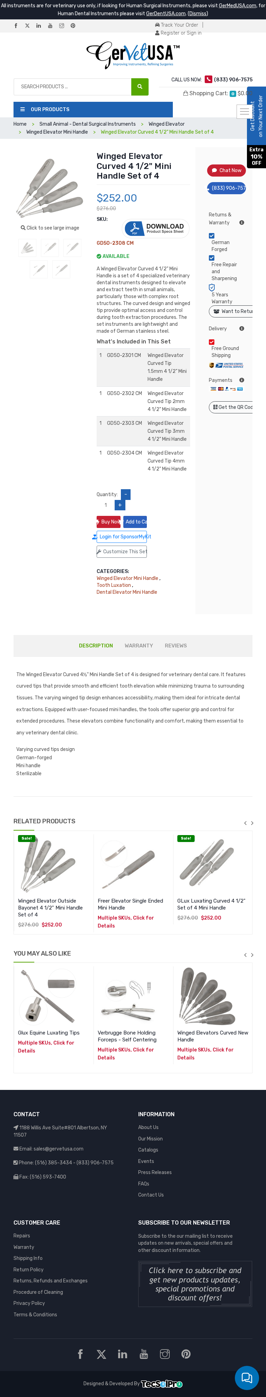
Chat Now (230, 170)
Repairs (22, 1236)
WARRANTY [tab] (139, 646)
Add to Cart (136, 522)
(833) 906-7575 (229, 188)
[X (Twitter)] (30, 26)
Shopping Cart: (220, 93)
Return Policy (29, 1270)
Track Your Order (179, 25)
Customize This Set (125, 552)
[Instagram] (64, 26)
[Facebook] (19, 26)
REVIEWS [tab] (176, 646)
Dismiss (197, 14)
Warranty (24, 1247)
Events (146, 1161)
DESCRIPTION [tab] (96, 646)
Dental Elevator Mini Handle (127, 592)
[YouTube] (53, 26)
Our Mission (150, 1139)
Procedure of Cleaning (38, 1292)
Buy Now (111, 522)
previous (245, 823)
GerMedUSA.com (237, 6)
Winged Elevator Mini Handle (127, 578)
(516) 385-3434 (53, 1163)
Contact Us (151, 1195)
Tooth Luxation (114, 585)
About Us (148, 1127)
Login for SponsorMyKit (123, 537)
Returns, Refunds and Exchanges (51, 1281)
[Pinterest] (76, 26)
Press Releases (155, 1172)
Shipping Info (28, 1258)
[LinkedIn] (41, 26)
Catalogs (148, 1150)
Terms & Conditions (35, 1315)
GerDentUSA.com (166, 14)
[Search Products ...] (140, 87)
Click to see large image (52, 228)
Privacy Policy (29, 1303)
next (252, 823)
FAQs (143, 1184)
